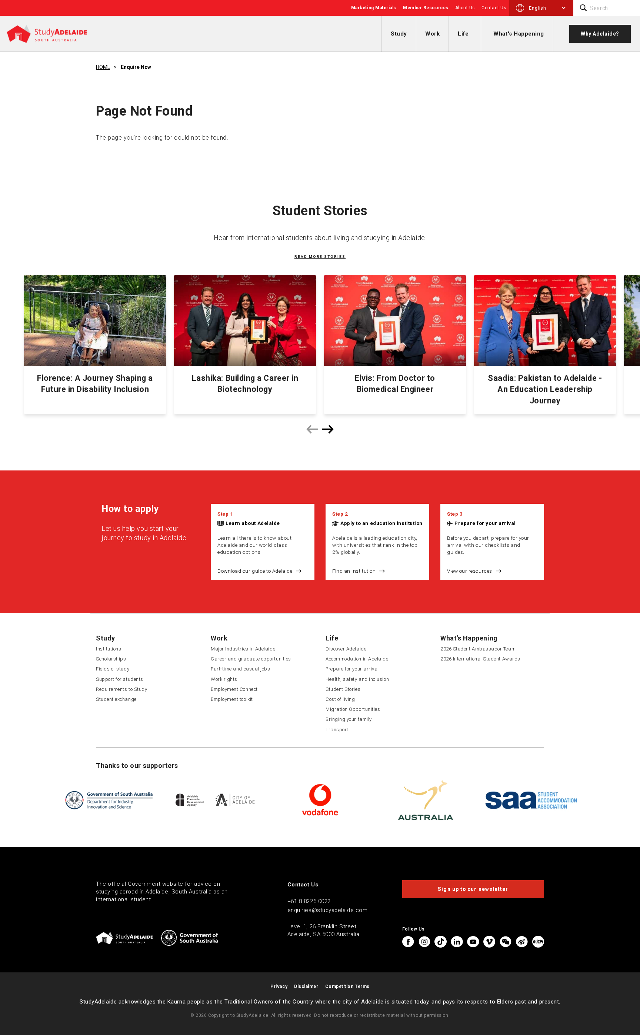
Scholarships (111, 659)
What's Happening (518, 33)
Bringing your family (349, 719)
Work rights (224, 679)
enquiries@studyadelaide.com (327, 910)
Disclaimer (306, 986)
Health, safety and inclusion (357, 679)
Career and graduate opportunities (251, 659)
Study (399, 33)
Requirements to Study (121, 689)
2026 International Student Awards (480, 659)
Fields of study (112, 669)
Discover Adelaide (346, 649)
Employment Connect (234, 689)
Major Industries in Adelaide (243, 649)
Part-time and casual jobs (240, 669)
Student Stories (343, 689)
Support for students (119, 679)
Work (432, 33)
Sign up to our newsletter (473, 889)
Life (463, 33)
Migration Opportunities (353, 709)
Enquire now (136, 67)
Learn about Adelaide (253, 523)
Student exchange (116, 699)
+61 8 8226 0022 (309, 901)
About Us (465, 7)
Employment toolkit (232, 699)
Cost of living (340, 699)
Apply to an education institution (381, 523)
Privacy (278, 986)
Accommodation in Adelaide (357, 659)
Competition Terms (347, 986)
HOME (103, 67)
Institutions (108, 649)
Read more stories (320, 256)
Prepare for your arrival (485, 523)
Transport (337, 729)
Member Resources (426, 7)
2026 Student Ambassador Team (478, 649)
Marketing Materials (373, 7)
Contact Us (493, 7)
